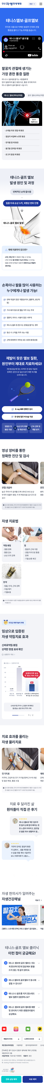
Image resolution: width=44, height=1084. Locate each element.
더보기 (37, 900)
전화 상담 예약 (11, 1079)
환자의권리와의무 (31, 1045)
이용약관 (19, 1045)
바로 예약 (32, 1079)
